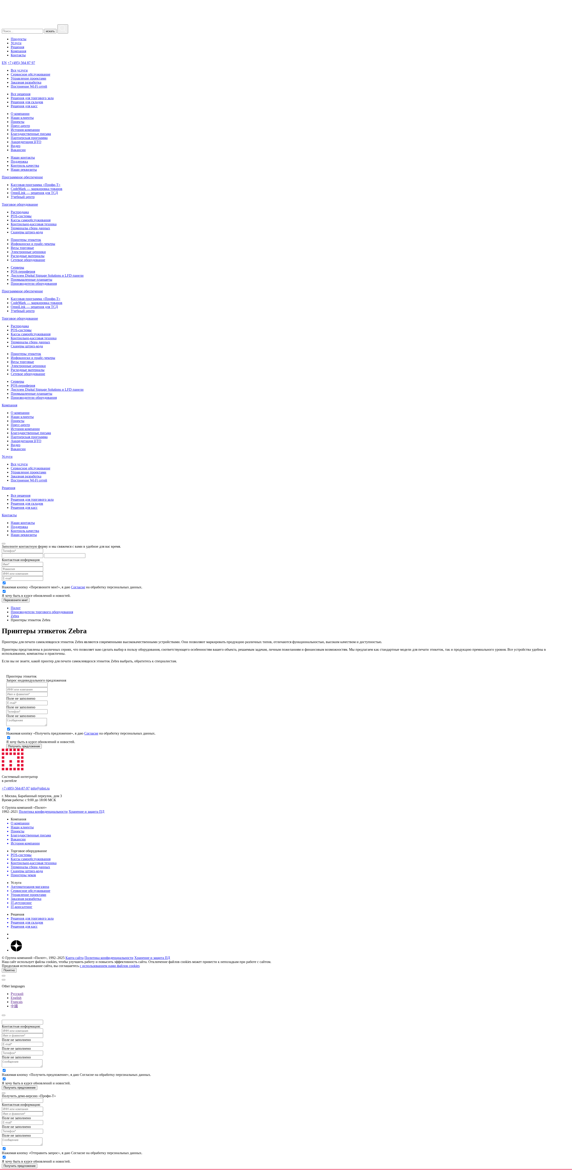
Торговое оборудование (20, 204)
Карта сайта (74, 958)
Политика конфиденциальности (43, 811)
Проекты (17, 122)
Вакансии (18, 150)
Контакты (18, 55)
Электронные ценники (28, 252)
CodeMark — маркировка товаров (36, 189)
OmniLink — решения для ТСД (34, 193)
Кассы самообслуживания (30, 220)
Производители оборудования (34, 283)
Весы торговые (22, 248)
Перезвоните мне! (16, 600)
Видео (15, 146)
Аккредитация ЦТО (26, 142)
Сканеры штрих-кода (27, 232)
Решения (17, 47)
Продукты (18, 39)
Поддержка (19, 161)
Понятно (9, 970)
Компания (18, 51)
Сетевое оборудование (28, 260)
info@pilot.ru (40, 788)
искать (50, 31)
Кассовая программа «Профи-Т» (35, 185)
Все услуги (19, 70)
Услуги (16, 43)
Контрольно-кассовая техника (34, 224)
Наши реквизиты (24, 169)
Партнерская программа (29, 138)
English (16, 998)
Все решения (20, 94)
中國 (14, 1006)
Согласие (78, 587)
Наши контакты (23, 157)
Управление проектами (28, 78)
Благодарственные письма (31, 134)
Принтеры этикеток (26, 240)
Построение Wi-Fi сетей (29, 86)
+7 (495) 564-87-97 (16, 788)
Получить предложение (24, 746)
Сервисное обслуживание (30, 74)
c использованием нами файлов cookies (110, 966)
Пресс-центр (20, 126)
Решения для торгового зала (32, 98)
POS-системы (21, 216)
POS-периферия (23, 271)
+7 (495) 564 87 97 (21, 63)
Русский (17, 994)
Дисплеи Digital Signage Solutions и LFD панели (47, 275)
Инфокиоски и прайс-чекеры (33, 244)
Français (17, 1002)
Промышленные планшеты (31, 279)
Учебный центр (23, 197)
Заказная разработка (26, 82)
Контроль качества (25, 165)
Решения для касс (24, 106)
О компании (20, 114)
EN (4, 63)
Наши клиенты (22, 118)
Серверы (17, 267)
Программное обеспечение (22, 177)
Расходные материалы (27, 256)
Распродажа (20, 212)
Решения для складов (27, 102)
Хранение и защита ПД (86, 811)
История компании (25, 130)
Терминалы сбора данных (30, 228)
